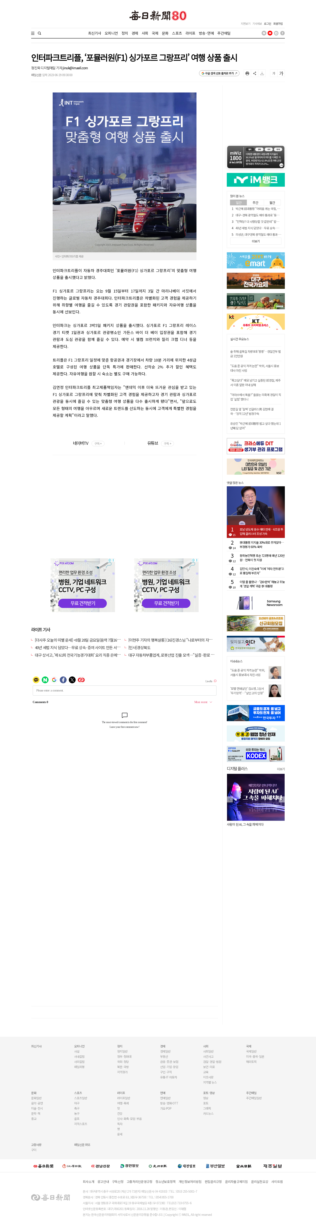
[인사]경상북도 (139, 647)
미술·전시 (37, 1108)
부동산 (164, 1056)
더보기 (281, 769)
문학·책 (35, 1113)
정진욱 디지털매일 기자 (47, 67)
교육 (205, 1071)
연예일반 (165, 1097)
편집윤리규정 (213, 1181)
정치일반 (122, 1051)
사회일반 (208, 1051)
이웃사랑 (208, 1077)
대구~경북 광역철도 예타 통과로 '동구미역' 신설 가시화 (267, 215)
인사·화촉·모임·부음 (129, 1118)
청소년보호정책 (165, 1181)
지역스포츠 (80, 1123)
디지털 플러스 (237, 768)
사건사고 (208, 1056)
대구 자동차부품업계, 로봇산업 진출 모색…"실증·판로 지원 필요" (177, 655)
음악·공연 (37, 1103)
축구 (76, 1108)
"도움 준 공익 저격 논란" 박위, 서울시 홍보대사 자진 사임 (247, 672)
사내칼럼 (79, 1056)
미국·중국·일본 (255, 1056)
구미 (33, 1149)
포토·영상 (209, 1092)
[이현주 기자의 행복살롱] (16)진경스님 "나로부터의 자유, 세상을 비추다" (182, 640)
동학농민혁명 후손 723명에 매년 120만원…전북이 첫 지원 (262, 557)
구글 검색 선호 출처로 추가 (219, 73)
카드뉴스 (208, 1113)
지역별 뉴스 (210, 1082)
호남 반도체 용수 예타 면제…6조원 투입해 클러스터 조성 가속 (261, 531)
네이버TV (87, 443)
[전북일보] (244, 1166)
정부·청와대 (124, 1056)
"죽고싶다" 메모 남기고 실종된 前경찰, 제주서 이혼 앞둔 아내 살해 (255, 382)
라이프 (190, 33)
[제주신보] (273, 1166)
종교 (33, 1118)
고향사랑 (36, 1144)
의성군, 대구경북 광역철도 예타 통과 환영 (259, 234)
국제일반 (251, 1051)
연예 (162, 1092)
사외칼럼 (79, 1061)
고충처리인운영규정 (139, 1181)
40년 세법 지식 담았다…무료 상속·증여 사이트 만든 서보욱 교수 (83, 647)
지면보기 (245, 24)
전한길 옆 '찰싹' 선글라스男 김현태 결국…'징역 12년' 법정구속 (251, 411)
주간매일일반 (254, 1097)
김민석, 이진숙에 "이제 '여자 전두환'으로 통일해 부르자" (262, 571)
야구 (76, 1103)
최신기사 (94, 33)
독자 (119, 1123)
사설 (76, 1051)
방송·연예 (206, 33)
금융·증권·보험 (169, 1061)
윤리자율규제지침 (236, 1181)
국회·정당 (123, 1061)
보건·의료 (209, 1066)
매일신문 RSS (82, 1144)
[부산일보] (215, 1166)
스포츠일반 (80, 1097)
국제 (155, 33)
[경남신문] (100, 1166)
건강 (119, 1113)
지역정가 (122, 1071)
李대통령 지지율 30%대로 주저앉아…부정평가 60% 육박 (262, 544)
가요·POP (165, 1108)
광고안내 (103, 1181)
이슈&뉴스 (236, 661)
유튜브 (159, 443)
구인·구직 (166, 1071)
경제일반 (165, 1051)
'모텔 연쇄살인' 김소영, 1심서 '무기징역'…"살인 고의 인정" (247, 690)
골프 (76, 1118)
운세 (119, 1134)
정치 (124, 33)
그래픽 (207, 1108)
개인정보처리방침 (190, 1181)
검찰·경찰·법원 (212, 1061)
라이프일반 (123, 1097)
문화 (165, 33)
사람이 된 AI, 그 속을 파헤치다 (245, 824)
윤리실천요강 (259, 1181)
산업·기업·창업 (169, 1066)
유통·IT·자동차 (168, 1077)
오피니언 (111, 33)
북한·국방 (123, 1066)
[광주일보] (158, 1166)
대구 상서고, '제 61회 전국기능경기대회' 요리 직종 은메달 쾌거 (81, 655)
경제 (135, 33)
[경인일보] (129, 1166)
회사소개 (88, 1181)
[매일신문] (43, 1166)
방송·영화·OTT (169, 1103)
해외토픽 (251, 1061)
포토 (205, 1103)
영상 (205, 1097)
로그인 (267, 24)
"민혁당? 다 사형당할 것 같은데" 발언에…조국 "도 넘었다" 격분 (272, 221)
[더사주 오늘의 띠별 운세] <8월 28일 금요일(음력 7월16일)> (79, 640)
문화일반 (36, 1097)
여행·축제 (123, 1103)
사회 (145, 33)
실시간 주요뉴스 (239, 339)
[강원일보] (72, 1166)
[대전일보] (186, 1166)
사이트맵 (277, 1181)
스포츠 (177, 33)
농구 (76, 1113)
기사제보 (257, 24)
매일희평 (79, 1066)
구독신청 (117, 1181)
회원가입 (278, 24)
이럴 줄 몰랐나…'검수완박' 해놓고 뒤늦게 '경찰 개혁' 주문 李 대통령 (262, 584)
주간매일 (223, 33)
